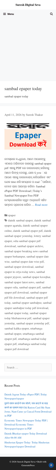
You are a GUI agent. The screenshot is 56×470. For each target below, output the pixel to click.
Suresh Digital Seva (28, 5)
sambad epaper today (16, 313)
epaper (12, 215)
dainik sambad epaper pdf (28, 231)
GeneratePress (28, 465)
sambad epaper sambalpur (26, 302)
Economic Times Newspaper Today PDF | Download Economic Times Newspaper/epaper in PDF (25, 424)
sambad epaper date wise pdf (27, 261)
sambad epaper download (18, 266)
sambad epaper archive (30, 246)
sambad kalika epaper (16, 328)
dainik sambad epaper (20, 220)
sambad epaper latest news (19, 282)
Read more (41, 204)
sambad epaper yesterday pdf (32, 323)
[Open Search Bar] (51, 14)
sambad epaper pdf (30, 287)
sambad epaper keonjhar (36, 277)
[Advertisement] (28, 48)
